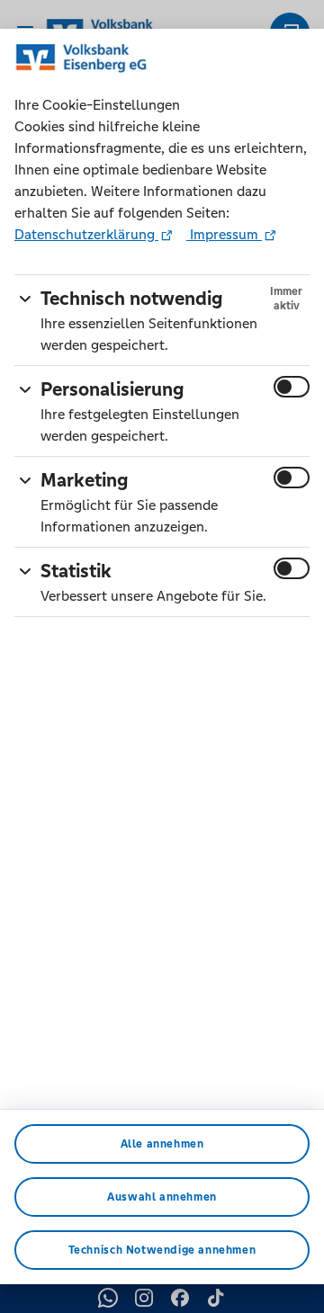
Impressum (224, 234)
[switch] (292, 386)
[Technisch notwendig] (25, 295)
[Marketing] (25, 477)
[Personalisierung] (25, 386)
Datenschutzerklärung (86, 234)
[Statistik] (25, 568)
